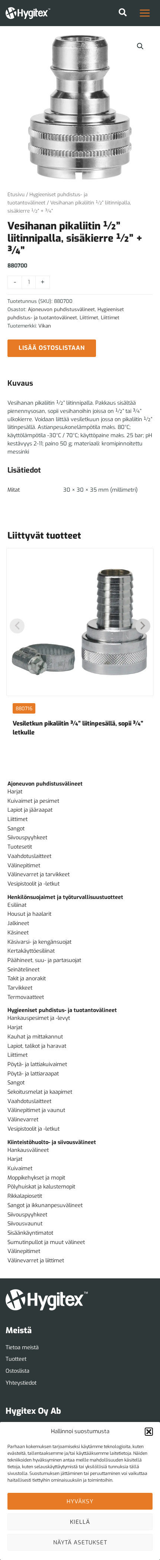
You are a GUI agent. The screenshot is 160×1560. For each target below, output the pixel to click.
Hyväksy (80, 1501)
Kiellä (80, 1522)
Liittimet (89, 317)
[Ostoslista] (17, 1371)
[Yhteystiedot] (21, 1383)
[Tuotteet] (16, 1359)
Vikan (44, 326)
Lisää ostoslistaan (52, 348)
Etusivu (16, 194)
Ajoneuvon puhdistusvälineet (61, 309)
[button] (149, 1431)
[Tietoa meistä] (22, 1348)
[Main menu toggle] (144, 13)
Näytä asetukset (80, 1542)
